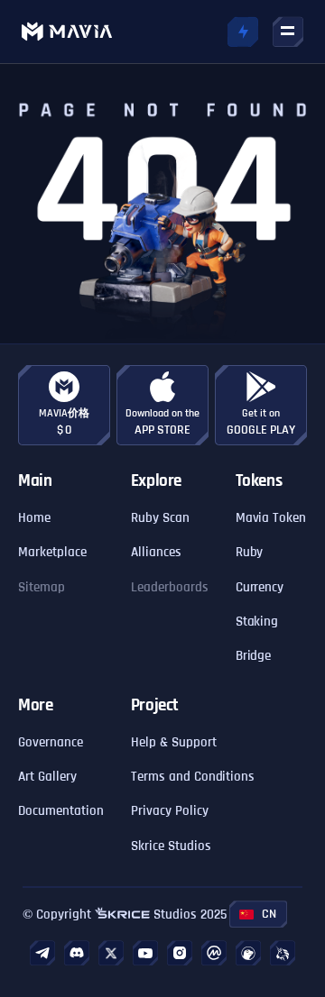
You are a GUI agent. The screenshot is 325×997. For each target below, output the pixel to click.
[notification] (243, 31)
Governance (50, 742)
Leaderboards (170, 587)
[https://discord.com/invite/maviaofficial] (77, 952)
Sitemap (41, 587)
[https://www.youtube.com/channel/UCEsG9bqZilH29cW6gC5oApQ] (145, 953)
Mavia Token (271, 517)
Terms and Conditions (193, 776)
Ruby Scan (160, 517)
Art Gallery (47, 776)
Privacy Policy (170, 810)
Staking (257, 621)
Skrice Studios (171, 846)
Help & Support (174, 742)
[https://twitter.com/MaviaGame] (111, 953)
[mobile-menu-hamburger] (288, 31)
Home (34, 517)
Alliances (156, 552)
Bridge (254, 655)
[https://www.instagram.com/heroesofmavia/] (179, 953)
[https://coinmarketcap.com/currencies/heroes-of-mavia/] (214, 953)
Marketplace (52, 552)
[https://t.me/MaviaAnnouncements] (42, 953)
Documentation (61, 810)
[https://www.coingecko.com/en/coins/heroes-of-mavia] (248, 953)
